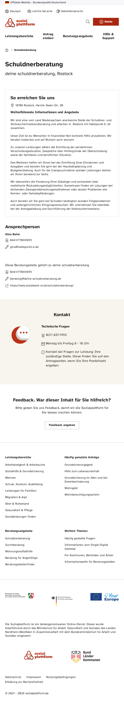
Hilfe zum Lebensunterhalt (82, 471)
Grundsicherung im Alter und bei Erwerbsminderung (86, 479)
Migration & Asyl (16, 497)
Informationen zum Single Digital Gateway (86, 547)
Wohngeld (71, 488)
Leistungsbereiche (19, 36)
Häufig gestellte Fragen (80, 538)
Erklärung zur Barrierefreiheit (24, 682)
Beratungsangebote (78, 36)
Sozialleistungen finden (20, 516)
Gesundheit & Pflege (19, 510)
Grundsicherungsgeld (79, 464)
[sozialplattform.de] (20, 22)
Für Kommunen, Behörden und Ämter (89, 555)
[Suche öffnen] (88, 22)
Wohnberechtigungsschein (82, 494)
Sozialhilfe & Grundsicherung (24, 471)
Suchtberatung (15, 545)
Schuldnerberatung (17, 538)
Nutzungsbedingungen (61, 677)
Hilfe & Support (108, 36)
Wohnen (10, 477)
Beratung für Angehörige (21, 558)
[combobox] (17, 11)
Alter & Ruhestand (17, 503)
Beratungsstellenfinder (20, 564)
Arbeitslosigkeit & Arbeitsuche (25, 464)
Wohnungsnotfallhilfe (19, 551)
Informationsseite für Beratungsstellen (90, 561)
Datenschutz (13, 677)
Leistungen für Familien (20, 490)
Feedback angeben (62, 425)
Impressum (33, 677)
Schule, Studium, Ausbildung (24, 484)
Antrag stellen (48, 36)
